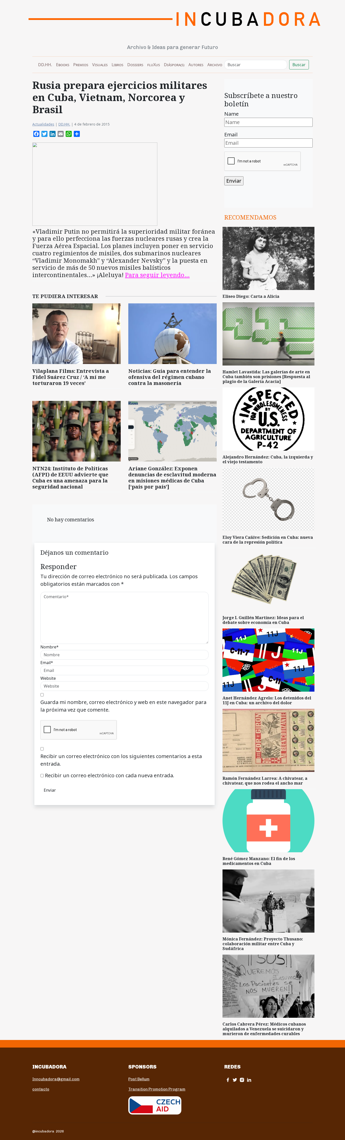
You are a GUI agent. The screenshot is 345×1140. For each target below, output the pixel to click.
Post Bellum (139, 1079)
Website (48, 678)
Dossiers (135, 64)
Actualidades (43, 124)
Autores (195, 64)
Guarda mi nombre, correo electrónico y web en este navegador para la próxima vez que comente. (123, 706)
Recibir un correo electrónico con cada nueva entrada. (109, 775)
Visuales (100, 64)
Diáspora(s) (174, 64)
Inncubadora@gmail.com (56, 1079)
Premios (80, 64)
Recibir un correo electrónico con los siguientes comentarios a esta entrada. (121, 760)
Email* (46, 662)
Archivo (214, 64)
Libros (117, 64)
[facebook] (227, 1080)
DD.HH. (45, 64)
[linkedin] (249, 1080)
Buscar (299, 64)
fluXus (153, 64)
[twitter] (234, 1080)
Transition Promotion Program (156, 1089)
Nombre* (49, 647)
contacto (40, 1089)
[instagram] (241, 1080)
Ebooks (62, 64)
